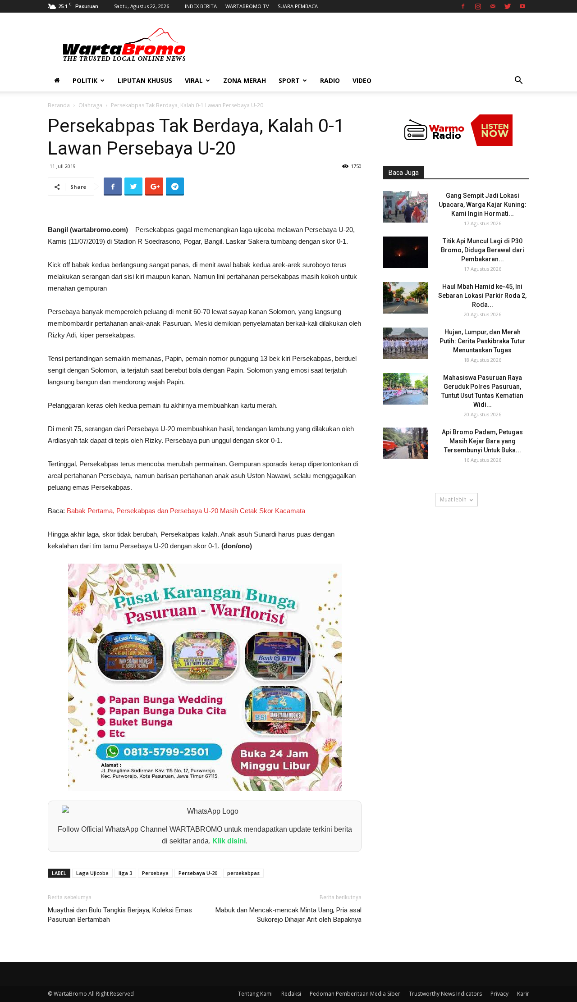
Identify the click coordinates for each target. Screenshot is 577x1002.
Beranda (59, 105)
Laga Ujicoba (92, 873)
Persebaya (155, 873)
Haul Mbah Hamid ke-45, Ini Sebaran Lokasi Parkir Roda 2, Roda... (482, 295)
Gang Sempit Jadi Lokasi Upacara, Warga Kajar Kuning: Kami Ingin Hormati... (483, 204)
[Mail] (492, 6)
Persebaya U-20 (198, 873)
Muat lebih (453, 499)
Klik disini (229, 841)
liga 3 (125, 873)
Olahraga (90, 105)
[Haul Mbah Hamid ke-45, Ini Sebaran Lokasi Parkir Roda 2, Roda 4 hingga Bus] (405, 298)
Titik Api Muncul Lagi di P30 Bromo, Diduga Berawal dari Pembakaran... (482, 250)
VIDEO (362, 80)
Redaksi (291, 993)
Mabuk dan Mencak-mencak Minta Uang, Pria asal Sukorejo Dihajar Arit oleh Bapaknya (288, 915)
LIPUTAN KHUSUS (145, 80)
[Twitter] (507, 6)
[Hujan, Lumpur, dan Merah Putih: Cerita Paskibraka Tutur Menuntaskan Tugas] (405, 343)
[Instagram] (478, 6)
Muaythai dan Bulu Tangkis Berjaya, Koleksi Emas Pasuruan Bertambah (120, 915)
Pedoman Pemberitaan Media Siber (355, 993)
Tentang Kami (255, 993)
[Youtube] (522, 6)
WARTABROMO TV (247, 6)
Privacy (499, 993)
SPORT (289, 80)
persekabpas (243, 873)
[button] (518, 81)
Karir (523, 993)
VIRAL (194, 80)
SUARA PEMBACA (298, 6)
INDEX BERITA (201, 6)
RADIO (330, 80)
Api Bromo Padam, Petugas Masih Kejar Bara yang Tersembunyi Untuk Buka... (482, 441)
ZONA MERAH (244, 80)
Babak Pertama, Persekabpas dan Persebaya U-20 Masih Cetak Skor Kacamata (186, 511)
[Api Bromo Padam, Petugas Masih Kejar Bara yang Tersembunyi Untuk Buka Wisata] (405, 443)
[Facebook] (463, 6)
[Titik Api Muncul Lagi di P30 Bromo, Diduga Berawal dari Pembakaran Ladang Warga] (405, 252)
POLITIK (85, 80)
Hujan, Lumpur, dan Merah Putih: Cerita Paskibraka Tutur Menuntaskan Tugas (483, 341)
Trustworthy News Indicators (445, 993)
